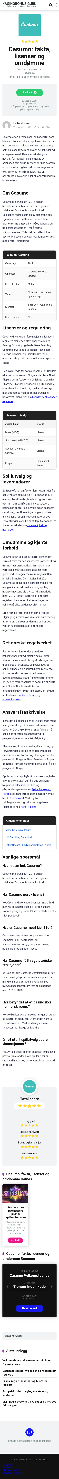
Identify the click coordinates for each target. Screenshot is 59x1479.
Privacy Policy (11, 1470)
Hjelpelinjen (19, 785)
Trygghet (29, 1121)
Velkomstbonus (29, 1270)
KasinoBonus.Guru (19, 3)
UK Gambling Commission (20, 837)
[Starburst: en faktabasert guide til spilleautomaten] (15, 1201)
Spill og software (29, 1131)
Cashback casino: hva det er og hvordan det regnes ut (29, 1372)
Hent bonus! (29, 1308)
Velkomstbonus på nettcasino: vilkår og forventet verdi (26, 1362)
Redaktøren (23, 123)
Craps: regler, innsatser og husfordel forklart (25, 1383)
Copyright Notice (12, 1472)
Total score (29, 1099)
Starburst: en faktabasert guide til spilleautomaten (16, 1212)
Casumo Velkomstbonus (29, 1275)
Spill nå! (15, 1240)
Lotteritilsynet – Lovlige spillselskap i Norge (28, 845)
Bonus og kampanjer (29, 1142)
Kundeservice (29, 1153)
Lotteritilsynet (15, 798)
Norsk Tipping (28, 806)
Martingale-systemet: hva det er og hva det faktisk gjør (29, 1403)
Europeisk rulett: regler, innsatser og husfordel (25, 1393)
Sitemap (7, 1464)
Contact (7, 1467)
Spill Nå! (28, 92)
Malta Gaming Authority (18, 830)
